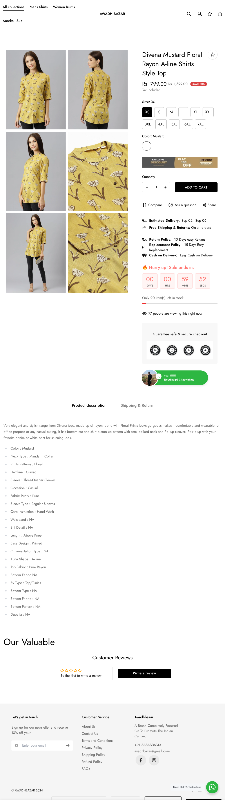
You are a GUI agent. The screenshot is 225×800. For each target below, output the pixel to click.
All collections (13, 6)
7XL (200, 124)
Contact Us (90, 733)
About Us (88, 726)
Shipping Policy (93, 754)
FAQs (86, 768)
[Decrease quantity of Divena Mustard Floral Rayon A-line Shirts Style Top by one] (147, 187)
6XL (187, 124)
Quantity (148, 176)
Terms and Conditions (97, 740)
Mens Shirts (39, 6)
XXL (208, 112)
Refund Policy (92, 761)
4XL (161, 124)
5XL (174, 124)
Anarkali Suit (12, 20)
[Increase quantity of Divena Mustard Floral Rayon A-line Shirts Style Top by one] (165, 187)
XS (147, 112)
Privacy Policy (92, 747)
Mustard (146, 145)
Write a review (144, 673)
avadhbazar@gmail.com (152, 751)
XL (196, 112)
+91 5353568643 (147, 744)
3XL (148, 124)
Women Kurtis (64, 6)
